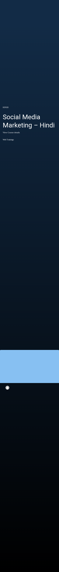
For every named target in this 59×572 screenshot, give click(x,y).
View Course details (11, 132)
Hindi (6, 107)
